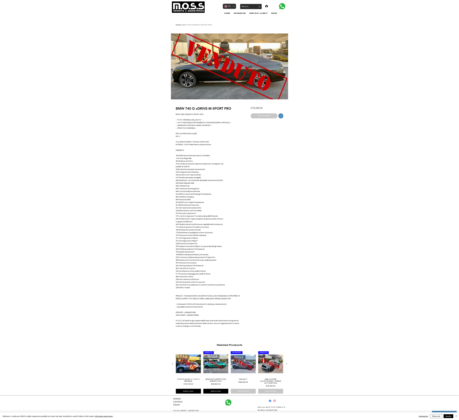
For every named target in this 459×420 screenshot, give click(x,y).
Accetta (448, 416)
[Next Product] (286, 363)
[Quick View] (188, 363)
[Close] (456, 416)
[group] (229, 372)
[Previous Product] (172, 363)
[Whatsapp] (282, 6)
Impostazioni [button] (423, 416)
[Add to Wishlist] (280, 115)
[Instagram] (274, 400)
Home (178, 25)
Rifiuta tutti (436, 416)
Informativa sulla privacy (104, 416)
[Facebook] (270, 400)
